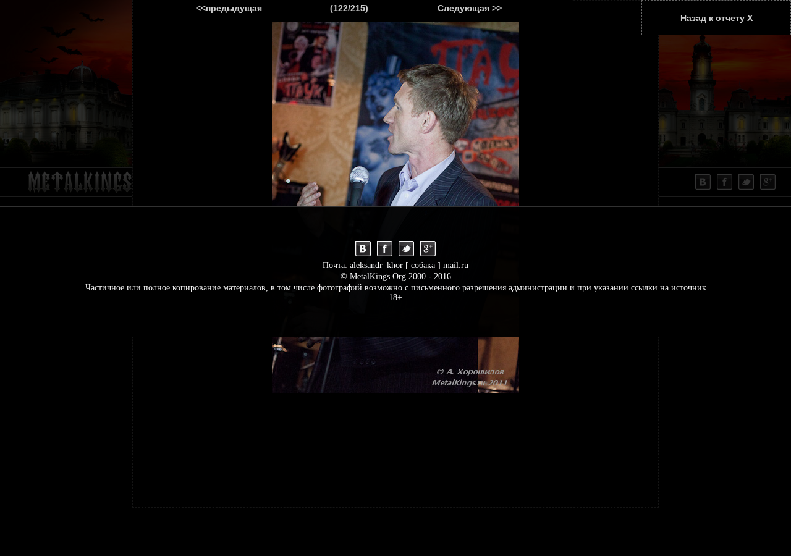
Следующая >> (470, 8)
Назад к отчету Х (716, 18)
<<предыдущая (229, 8)
